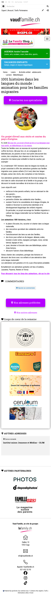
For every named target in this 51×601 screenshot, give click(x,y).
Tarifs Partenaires (21, 10)
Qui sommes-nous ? (24, 591)
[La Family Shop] (17, 42)
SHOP (25, 2)
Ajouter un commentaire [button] (26, 288)
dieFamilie (18, 2)
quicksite (14, 591)
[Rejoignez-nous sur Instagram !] (25, 578)
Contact (33, 591)
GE (6, 2)
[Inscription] (43, 10)
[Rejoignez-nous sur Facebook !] (25, 573)
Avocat (10, 10)
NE (9, 2)
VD (3, 2)
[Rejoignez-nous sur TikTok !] (25, 583)
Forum (31, 593)
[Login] (47, 10)
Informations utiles (23, 593)
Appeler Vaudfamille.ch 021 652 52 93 (25, 568)
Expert (4, 10)
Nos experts (39, 591)
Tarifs (45, 591)
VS (13, 2)
